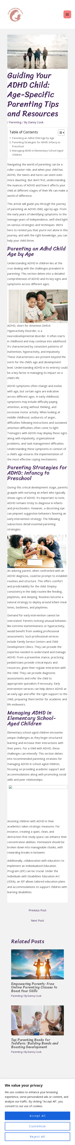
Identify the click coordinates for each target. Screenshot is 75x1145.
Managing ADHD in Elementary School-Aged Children (37, 152)
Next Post (37, 920)
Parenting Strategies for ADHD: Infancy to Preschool (36, 144)
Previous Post (37, 910)
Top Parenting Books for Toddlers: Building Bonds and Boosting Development (34, 1043)
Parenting (15, 122)
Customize (37, 1126)
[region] (37, 1112)
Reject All (37, 1136)
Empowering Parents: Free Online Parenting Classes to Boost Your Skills (34, 987)
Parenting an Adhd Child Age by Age (33, 138)
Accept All (38, 1116)
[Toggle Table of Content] (59, 132)
